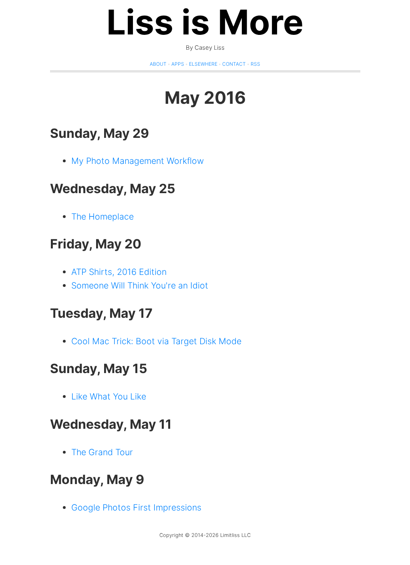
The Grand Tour (102, 452)
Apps (177, 64)
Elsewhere (203, 64)
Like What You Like (108, 396)
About (158, 64)
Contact (234, 64)
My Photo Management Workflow (137, 160)
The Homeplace (102, 216)
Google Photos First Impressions (136, 507)
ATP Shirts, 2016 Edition (119, 271)
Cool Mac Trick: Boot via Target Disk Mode (156, 341)
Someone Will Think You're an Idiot (139, 285)
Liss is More (205, 22)
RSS (255, 64)
